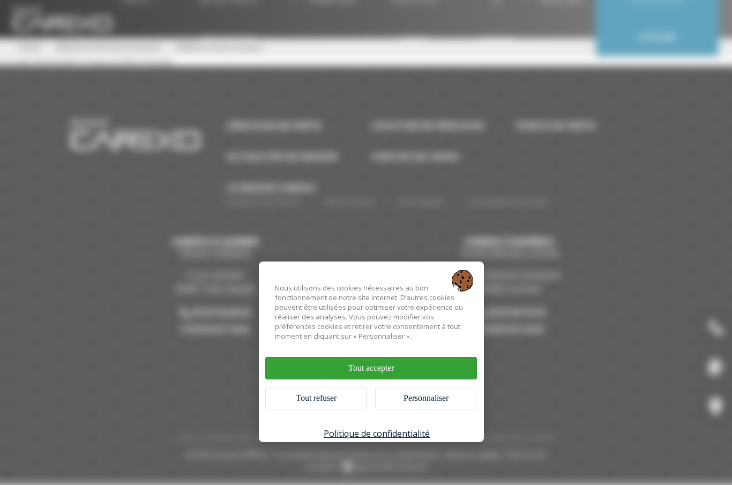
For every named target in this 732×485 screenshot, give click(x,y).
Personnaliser (426, 397)
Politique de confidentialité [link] (377, 433)
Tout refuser (316, 397)
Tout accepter (371, 367)
